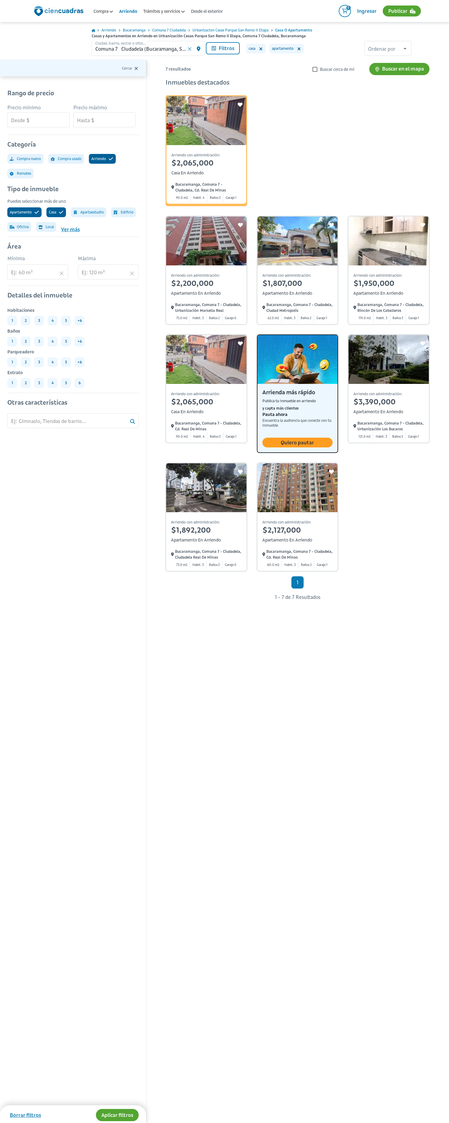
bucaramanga (134, 30)
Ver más (70, 229)
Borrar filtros (25, 1115)
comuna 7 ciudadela (169, 30)
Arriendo (128, 11)
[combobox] (388, 49)
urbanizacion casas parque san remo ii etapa (230, 30)
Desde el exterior (207, 11)
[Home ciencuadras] (60, 12)
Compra (101, 11)
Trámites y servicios (162, 11)
